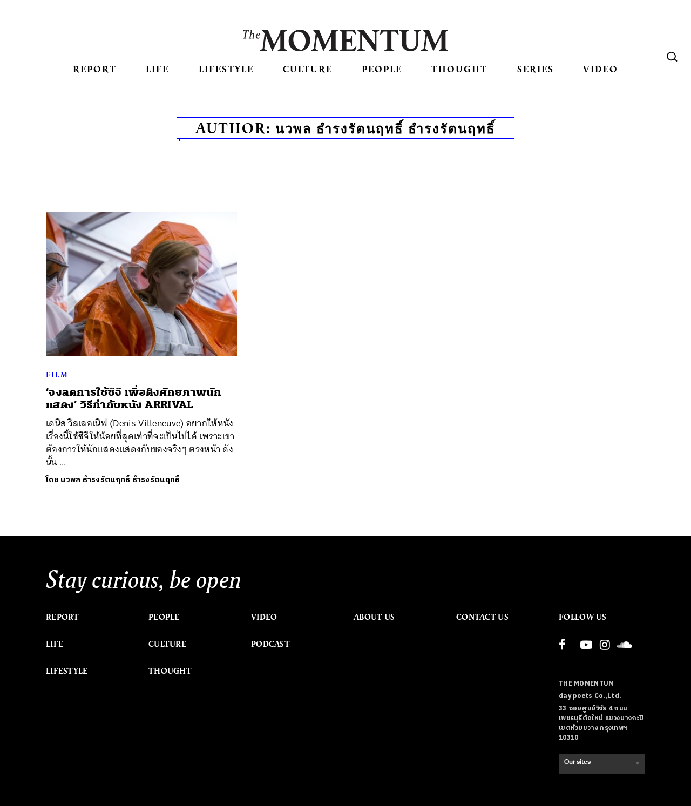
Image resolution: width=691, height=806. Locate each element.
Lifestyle (226, 69)
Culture (308, 69)
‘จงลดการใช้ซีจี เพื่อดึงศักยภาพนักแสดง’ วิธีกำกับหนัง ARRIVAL (134, 398)
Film (57, 375)
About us (374, 617)
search (672, 57)
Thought (459, 69)
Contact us (482, 617)
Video (600, 69)
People (382, 69)
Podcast (270, 644)
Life (157, 69)
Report (95, 69)
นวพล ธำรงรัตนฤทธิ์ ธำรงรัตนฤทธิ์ (120, 479)
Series (535, 69)
